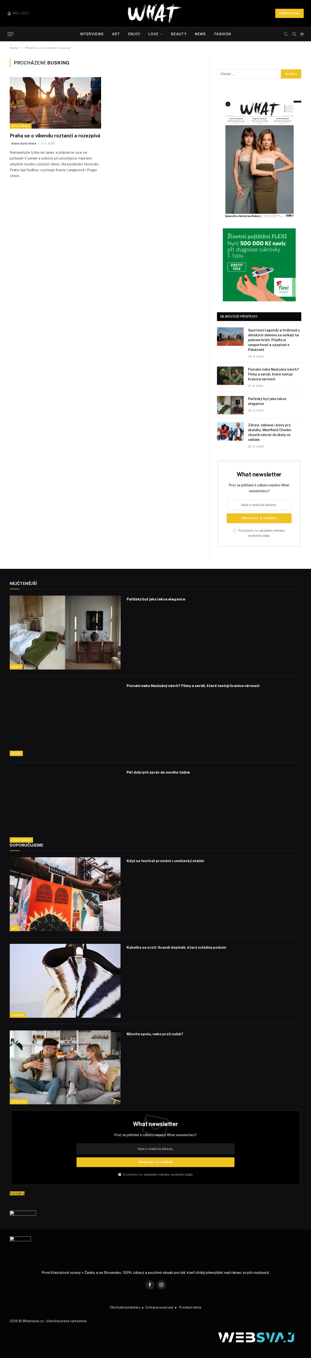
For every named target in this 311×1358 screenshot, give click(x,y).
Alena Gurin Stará (23, 143)
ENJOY (134, 34)
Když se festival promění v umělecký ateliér (166, 861)
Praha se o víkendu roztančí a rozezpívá (55, 136)
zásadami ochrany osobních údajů (168, 1174)
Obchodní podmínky (125, 1307)
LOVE (153, 34)
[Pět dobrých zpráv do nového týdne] (65, 806)
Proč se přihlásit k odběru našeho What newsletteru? (155, 1135)
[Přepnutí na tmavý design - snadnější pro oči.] (286, 34)
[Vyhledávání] (294, 34)
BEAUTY (179, 34)
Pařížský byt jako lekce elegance (267, 401)
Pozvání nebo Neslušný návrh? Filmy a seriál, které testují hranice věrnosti (273, 374)
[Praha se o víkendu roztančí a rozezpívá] (55, 103)
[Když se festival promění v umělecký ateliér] (65, 894)
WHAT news (21, 126)
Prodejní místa (190, 1307)
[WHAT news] (154, 13)
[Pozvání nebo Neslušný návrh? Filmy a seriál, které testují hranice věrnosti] (230, 375)
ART (116, 34)
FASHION (222, 34)
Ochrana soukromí (159, 1307)
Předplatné (289, 13)
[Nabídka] (10, 34)
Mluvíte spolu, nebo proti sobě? (155, 1034)
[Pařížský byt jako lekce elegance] (230, 405)
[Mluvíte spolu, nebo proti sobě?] (65, 1067)
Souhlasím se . (157, 1174)
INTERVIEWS (92, 34)
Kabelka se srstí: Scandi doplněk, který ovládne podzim (176, 947)
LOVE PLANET (21, 840)
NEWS (200, 34)
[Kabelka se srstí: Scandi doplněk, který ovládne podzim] (65, 981)
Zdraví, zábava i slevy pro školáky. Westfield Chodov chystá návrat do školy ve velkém (269, 432)
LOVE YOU (19, 1101)
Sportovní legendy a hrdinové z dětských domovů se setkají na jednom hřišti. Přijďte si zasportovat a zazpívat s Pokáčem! (274, 340)
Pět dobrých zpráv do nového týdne (158, 772)
